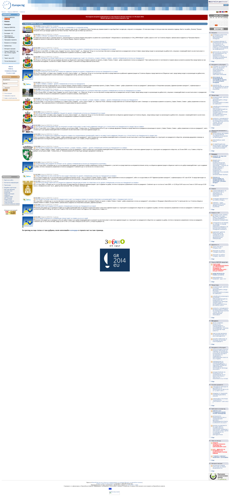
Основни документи (217, 384)
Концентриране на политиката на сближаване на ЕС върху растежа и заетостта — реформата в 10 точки (220, 375)
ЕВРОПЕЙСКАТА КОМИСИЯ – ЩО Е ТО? (219, 278)
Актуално (214, 32)
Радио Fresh (8, 199)
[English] (220, 12)
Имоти (11, 66)
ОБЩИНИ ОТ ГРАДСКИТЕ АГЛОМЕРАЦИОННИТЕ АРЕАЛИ (220, 395)
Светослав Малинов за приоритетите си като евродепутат (220, 335)
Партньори (7, 185)
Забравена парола (9, 95)
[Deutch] (226, 12)
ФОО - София (134, 485)
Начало (4, 12)
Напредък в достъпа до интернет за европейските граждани (220, 36)
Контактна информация (11, 182)
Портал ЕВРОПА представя (220, 262)
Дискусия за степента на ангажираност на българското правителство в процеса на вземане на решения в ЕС (220, 55)
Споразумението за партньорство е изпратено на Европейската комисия (219, 193)
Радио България (9, 193)
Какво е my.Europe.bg (10, 98)
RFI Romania (8, 198)
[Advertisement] (11, 138)
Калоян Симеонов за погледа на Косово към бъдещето (220, 340)
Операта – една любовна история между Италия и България (219, 204)
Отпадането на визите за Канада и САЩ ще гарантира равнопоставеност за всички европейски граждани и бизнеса (220, 226)
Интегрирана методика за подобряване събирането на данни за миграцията (221, 135)
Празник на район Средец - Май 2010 (219, 255)
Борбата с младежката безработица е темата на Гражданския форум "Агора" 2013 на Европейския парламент (221, 122)
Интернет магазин (217, 463)
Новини (214, 188)
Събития (22, 12)
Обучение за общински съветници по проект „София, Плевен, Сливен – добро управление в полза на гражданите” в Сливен (81, 148)
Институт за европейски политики (133, 482)
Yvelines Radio (8, 196)
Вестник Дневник (9, 189)
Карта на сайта (8, 180)
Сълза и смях (10, 73)
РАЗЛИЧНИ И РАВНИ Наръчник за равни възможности (219, 467)
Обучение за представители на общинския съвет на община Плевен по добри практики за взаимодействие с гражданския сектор (84, 199)
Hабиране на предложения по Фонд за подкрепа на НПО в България (220, 87)
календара (74, 230)
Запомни (7, 87)
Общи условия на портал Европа (105, 483)
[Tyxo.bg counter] (114, 494)
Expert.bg (7, 192)
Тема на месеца (216, 440)
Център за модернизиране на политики (114, 482)
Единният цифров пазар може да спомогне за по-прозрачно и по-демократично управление (219, 235)
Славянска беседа (11, 71)
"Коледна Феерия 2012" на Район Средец (220, 199)
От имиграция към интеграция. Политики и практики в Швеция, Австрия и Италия (220, 146)
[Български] (217, 12)
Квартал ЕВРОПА (13, 12)
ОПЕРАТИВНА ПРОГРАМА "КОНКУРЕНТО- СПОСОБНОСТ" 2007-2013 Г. (220, 400)
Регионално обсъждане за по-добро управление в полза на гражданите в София (66, 206)
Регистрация (8, 93)
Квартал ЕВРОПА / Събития (49, 26)
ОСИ (128, 485)
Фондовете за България (219, 64)
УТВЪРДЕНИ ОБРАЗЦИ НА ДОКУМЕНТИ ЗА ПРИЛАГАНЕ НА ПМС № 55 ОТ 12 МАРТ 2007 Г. (220, 388)
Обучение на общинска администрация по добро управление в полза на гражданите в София (70, 113)
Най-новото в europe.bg (218, 408)
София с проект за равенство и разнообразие (53, 36)
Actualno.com (8, 191)
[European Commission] (110, 489)
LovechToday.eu (9, 201)
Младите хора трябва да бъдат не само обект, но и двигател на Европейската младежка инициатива (220, 217)
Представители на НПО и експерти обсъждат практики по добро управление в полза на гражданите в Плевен (76, 176)
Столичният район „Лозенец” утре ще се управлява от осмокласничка (62, 27)
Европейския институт (97, 482)
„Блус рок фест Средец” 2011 (218, 247)
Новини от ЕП (216, 212)
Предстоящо (215, 95)
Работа (10, 68)
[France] (223, 12)
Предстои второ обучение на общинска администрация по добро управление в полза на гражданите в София (77, 71)
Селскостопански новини (12, 204)
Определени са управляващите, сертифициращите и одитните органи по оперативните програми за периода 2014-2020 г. (220, 365)
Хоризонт (7, 195)
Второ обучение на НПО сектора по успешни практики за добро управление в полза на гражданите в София (76, 49)
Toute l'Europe (8, 202)
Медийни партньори (10, 187)
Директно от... (216, 244)
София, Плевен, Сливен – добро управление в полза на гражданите (60, 84)
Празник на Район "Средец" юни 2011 (219, 251)
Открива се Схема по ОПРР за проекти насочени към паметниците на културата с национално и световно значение (220, 70)
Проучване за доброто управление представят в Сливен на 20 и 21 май (62, 218)
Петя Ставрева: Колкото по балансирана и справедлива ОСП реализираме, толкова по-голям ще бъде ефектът (220, 326)
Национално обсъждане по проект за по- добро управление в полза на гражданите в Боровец (71, 163)
